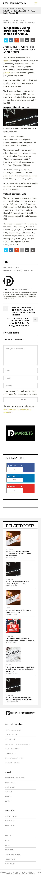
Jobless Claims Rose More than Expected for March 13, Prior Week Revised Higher (18, 553)
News (12, 8)
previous (6, 72)
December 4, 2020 (11, 643)
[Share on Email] (27, 40)
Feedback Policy (11, 734)
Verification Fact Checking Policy (17, 744)
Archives (8, 836)
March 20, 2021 (11, 557)
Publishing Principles (13, 730)
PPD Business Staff (24, 289)
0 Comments (29, 22)
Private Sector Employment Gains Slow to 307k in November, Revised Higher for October (20, 669)
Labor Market (28, 271)
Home (5, 8)
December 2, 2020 (11, 673)
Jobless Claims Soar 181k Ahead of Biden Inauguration (18, 611)
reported (7, 60)
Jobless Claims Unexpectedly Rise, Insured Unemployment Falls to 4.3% (19, 698)
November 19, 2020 (12, 702)
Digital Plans (10, 821)
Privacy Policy (10, 782)
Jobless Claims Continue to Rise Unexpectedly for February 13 (17, 583)
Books (7, 840)
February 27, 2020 (18, 21)
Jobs (16, 267)
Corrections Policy (12, 748)
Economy (19, 8)
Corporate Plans (11, 816)
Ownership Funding (12, 762)
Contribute (9, 850)
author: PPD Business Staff (13, 22)
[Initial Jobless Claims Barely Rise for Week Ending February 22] (10, 281)
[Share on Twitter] (6, 40)
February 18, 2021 (11, 586)
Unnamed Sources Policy (14, 758)
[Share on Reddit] (16, 40)
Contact (8, 801)
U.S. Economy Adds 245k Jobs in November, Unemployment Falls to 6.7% (20, 639)
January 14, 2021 (11, 614)
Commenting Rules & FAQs (14, 778)
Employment (7, 267)
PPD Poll (8, 796)
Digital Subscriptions (13, 854)
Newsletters (9, 825)
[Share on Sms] (22, 40)
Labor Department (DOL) (12, 271)
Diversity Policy (11, 753)
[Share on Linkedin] (11, 40)
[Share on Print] (33, 40)
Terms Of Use (10, 787)
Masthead (8, 792)
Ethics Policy (10, 739)
